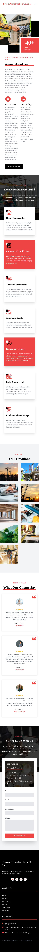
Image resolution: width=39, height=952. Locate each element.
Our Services (6, 901)
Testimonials (6, 907)
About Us (5, 898)
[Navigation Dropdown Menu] (35, 4)
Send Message (19, 835)
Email (7, 800)
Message (7, 818)
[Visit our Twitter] (16, 879)
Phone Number (9, 809)
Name (7, 791)
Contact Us (14, 166)
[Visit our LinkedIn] (25, 879)
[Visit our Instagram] (21, 879)
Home (4, 895)
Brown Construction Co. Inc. (17, 4)
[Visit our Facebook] (12, 879)
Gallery (4, 904)
